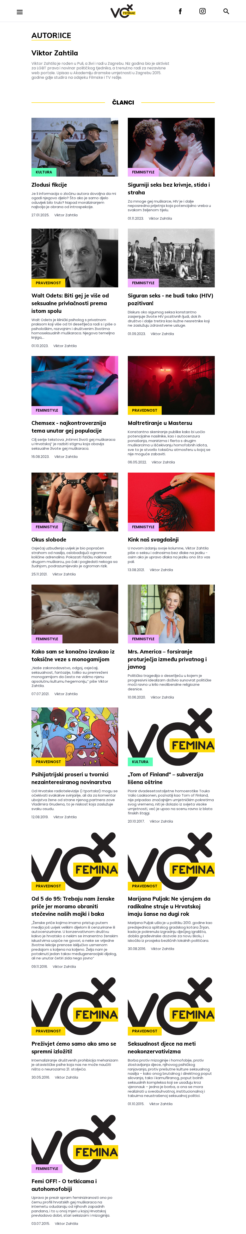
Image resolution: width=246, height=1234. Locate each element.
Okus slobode (48, 539)
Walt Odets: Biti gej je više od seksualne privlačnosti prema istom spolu (70, 303)
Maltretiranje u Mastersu (160, 423)
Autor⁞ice (51, 35)
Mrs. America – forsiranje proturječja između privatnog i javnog (167, 659)
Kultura (44, 172)
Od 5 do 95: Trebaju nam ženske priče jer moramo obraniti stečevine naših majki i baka (73, 906)
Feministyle (143, 172)
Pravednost (48, 282)
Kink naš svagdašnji (153, 539)
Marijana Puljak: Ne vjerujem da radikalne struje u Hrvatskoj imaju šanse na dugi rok (169, 906)
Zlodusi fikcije (49, 184)
